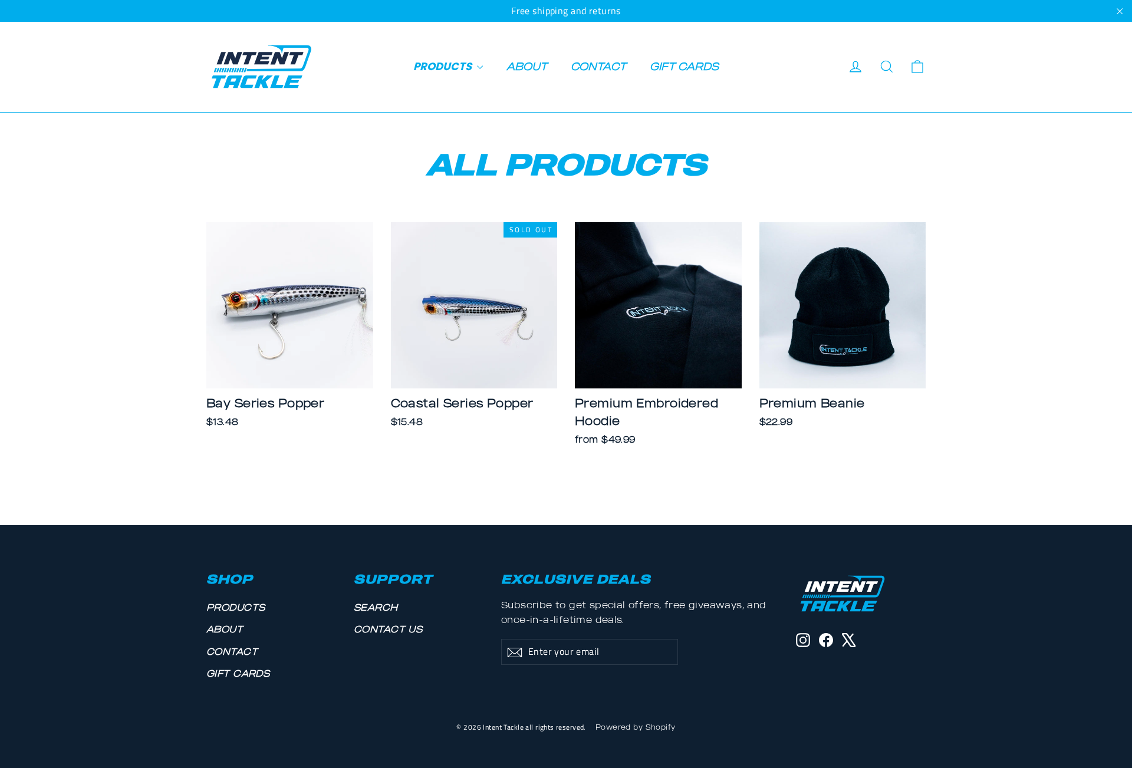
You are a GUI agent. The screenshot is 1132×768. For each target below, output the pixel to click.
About (526, 66)
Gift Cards (684, 66)
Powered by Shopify (635, 727)
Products (443, 66)
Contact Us (388, 629)
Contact (598, 66)
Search (376, 607)
